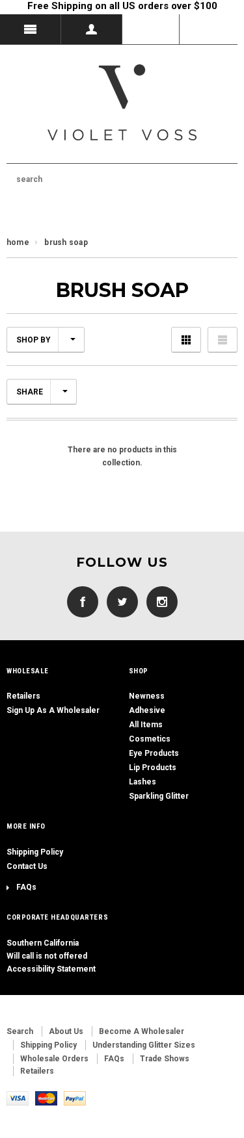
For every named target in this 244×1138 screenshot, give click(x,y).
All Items (146, 724)
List (222, 339)
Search (20, 1031)
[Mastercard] (46, 1097)
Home (18, 242)
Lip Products (152, 767)
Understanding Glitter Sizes (143, 1045)
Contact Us (27, 866)
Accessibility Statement (51, 969)
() (208, 29)
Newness (147, 696)
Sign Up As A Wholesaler (53, 710)
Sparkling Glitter (159, 796)
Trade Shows (164, 1058)
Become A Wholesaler (141, 1031)
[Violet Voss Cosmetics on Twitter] (119, 601)
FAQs (26, 887)
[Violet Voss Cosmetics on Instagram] (159, 601)
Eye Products (154, 753)
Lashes (142, 781)
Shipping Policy (35, 852)
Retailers (23, 696)
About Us (66, 1031)
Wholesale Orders (54, 1058)
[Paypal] (75, 1097)
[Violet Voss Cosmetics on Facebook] (82, 601)
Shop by (33, 339)
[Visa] (18, 1097)
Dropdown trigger (91, 29)
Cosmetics (149, 739)
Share (29, 391)
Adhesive (147, 710)
